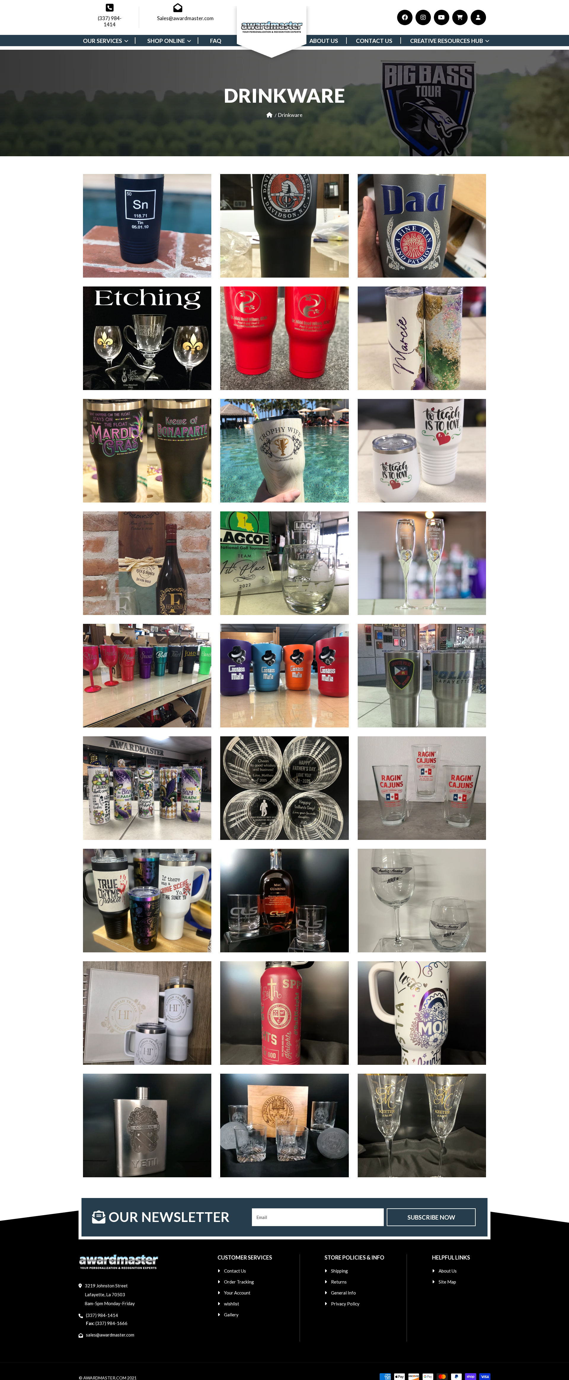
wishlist (231, 1303)
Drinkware (290, 114)
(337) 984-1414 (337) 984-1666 (106, 1319)
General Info (343, 1292)
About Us (448, 1270)
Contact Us (235, 1270)
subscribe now (431, 1217)
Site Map (447, 1281)
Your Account (237, 1292)
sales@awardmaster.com (110, 1334)
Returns (339, 1281)
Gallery (231, 1314)
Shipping (339, 1270)
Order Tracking (239, 1281)
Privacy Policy (345, 1303)
